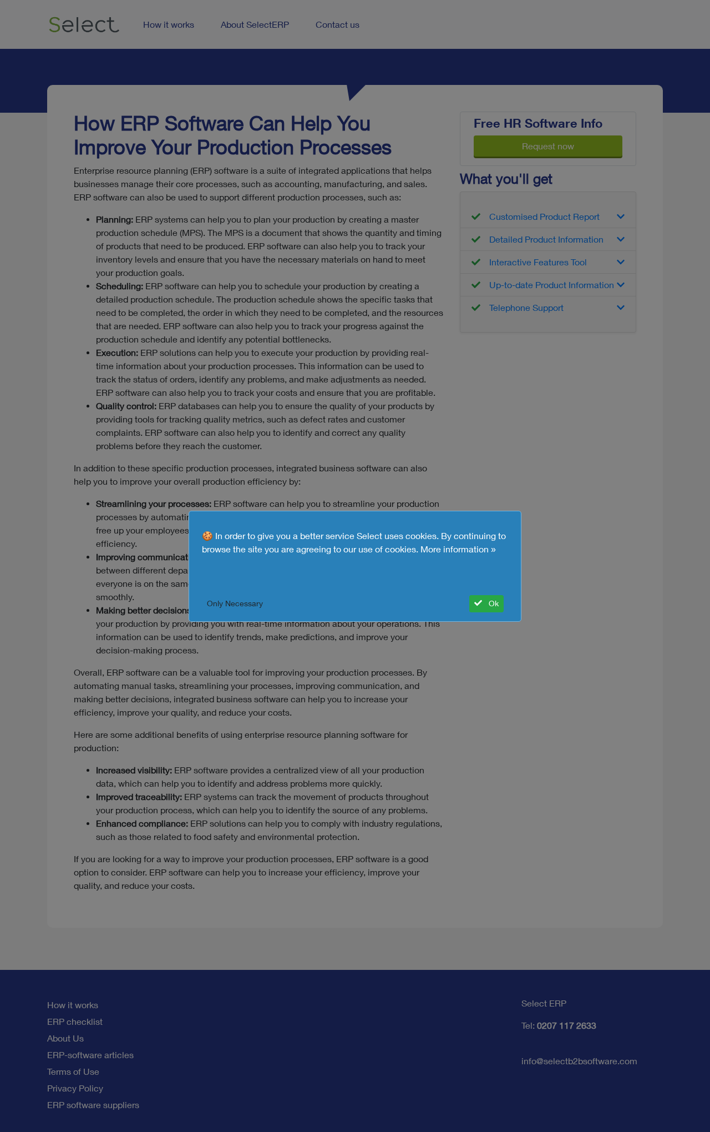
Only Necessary (235, 603)
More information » (458, 549)
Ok (492, 603)
